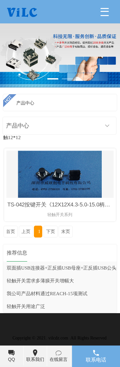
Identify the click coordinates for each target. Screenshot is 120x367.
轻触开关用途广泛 (26, 306)
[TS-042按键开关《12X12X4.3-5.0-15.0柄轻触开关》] (60, 196)
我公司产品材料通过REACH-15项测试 (47, 293)
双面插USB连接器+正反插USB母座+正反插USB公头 (61, 268)
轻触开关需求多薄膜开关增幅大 (40, 280)
